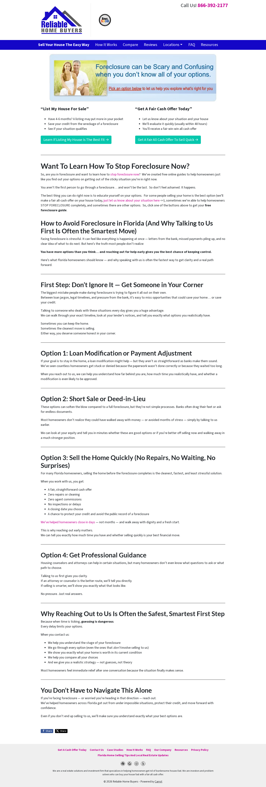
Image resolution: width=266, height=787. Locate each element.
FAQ (191, 45)
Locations (171, 45)
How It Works (106, 45)
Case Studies (115, 750)
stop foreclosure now (124, 174)
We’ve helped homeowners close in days (68, 522)
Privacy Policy (199, 750)
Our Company (162, 750)
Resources (209, 45)
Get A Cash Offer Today (72, 750)
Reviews (150, 45)
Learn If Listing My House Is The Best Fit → (76, 139)
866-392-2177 (213, 5)
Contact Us (97, 750)
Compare (130, 45)
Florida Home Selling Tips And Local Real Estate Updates (133, 755)
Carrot (158, 782)
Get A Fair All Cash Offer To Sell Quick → (168, 139)
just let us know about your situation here (132, 200)
